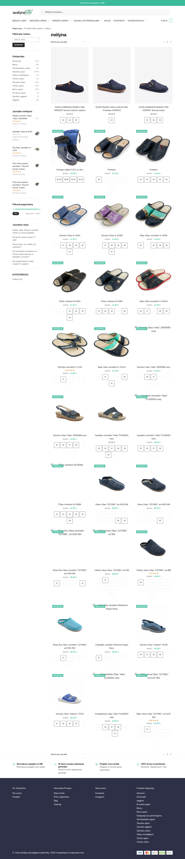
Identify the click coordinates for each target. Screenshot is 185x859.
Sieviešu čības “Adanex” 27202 (70, 714)
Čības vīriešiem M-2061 (70, 301)
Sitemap (57, 804)
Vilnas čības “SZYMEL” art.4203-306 (111, 504)
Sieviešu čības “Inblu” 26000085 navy (153, 367)
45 (76, 120)
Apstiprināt (18, 45)
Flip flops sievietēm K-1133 (70, 367)
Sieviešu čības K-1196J (69, 235)
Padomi (15, 279)
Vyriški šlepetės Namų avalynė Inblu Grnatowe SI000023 (111, 108)
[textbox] (27, 39)
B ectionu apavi (19, 93)
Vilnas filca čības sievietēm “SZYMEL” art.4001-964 (70, 646)
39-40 (66, 179)
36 (99, 179)
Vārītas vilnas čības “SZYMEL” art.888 (153, 570)
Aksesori (141, 793)
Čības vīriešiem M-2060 (111, 301)
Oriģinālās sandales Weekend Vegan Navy (111, 646)
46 (166, 179)
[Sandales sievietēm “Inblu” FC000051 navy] (111, 413)
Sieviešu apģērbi (19, 96)
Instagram (99, 797)
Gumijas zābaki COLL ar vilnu (69, 169)
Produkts (112, 169)
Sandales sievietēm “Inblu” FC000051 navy (111, 437)
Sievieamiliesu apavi (21, 68)
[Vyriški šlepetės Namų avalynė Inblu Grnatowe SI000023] (111, 75)
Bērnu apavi (17, 89)
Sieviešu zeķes (18, 82)
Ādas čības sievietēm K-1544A (153, 235)
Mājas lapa (17, 28)
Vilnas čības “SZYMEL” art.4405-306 (153, 504)
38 (112, 179)
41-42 (80, 179)
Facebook (99, 793)
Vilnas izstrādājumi (20, 75)
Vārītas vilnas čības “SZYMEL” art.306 (111, 570)
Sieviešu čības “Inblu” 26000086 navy (70, 435)
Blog (56, 800)
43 (63, 120)
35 (141, 377)
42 (141, 179)
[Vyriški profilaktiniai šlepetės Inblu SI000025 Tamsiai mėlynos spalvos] (70, 75)
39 (118, 179)
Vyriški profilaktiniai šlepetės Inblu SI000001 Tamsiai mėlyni (154, 108)
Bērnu (15, 64)
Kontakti (16, 797)
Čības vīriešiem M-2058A (69, 504)
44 (70, 120)
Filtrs (16, 213)
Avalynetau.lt (62, 852)
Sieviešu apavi (18, 72)
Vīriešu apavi (18, 86)
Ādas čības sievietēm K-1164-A (154, 301)
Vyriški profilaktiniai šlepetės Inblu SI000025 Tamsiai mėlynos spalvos (70, 108)
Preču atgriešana (61, 797)
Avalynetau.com (76, 852)
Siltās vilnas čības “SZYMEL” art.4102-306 (153, 715)
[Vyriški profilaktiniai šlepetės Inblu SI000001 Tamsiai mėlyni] (154, 75)
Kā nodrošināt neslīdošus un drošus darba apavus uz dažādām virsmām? (24, 254)
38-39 (59, 179)
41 (112, 186)
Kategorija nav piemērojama (149, 815)
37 (105, 179)
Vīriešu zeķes (18, 79)
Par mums (17, 793)
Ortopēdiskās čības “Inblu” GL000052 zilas (111, 715)
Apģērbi (15, 100)
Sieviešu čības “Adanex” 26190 (154, 645)
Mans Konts (59, 793)
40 (125, 179)
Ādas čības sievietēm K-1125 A (112, 367)
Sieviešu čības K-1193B (111, 235)
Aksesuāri (16, 61)
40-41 (73, 179)
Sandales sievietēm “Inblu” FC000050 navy (153, 437)
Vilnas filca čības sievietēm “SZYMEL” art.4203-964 (70, 572)
